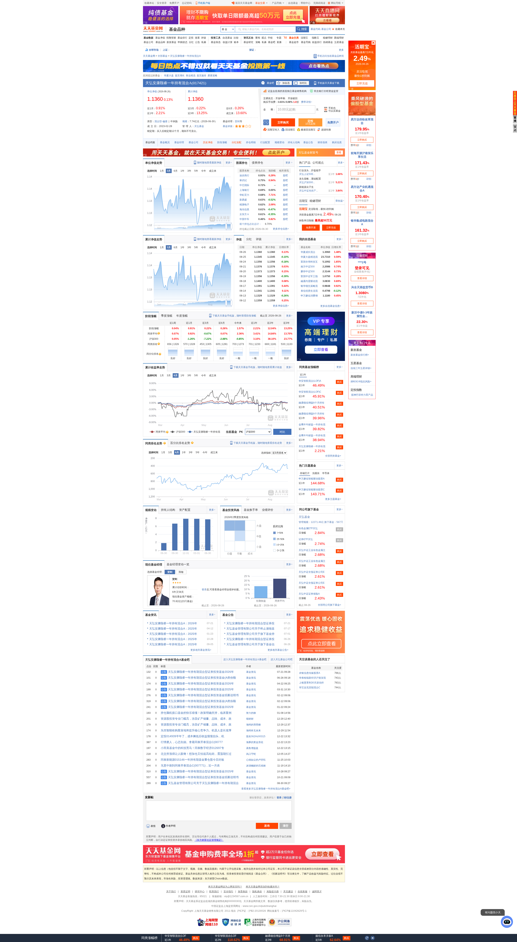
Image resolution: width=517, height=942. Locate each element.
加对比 (303, 83)
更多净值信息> (281, 305)
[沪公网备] (279, 922)
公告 (197, 42)
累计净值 (193, 91)
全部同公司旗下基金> (329, 604)
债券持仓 (257, 162)
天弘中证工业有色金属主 (312, 550)
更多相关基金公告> (278, 650)
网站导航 (336, 3)
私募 (203, 42)
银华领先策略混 (309, 286)
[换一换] (367, 938)
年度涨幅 (182, 315)
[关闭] (372, 938)
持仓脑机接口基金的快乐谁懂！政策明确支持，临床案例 (196, 712)
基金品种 (177, 29)
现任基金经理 (153, 564)
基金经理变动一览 (178, 564)
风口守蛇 (251, 754)
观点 (264, 37)
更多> (229, 162)
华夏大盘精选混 (309, 256)
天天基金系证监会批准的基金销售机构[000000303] (213, 901)
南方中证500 (308, 266)
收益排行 (317, 42)
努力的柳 (251, 713)
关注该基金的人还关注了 (314, 659)
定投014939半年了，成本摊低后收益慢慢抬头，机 (192, 736)
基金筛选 (216, 42)
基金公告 (308, 142)
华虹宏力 (244, 194)
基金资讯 (151, 614)
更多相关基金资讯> (200, 650)
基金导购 (306, 42)
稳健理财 (328, 37)
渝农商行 (244, 175)
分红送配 (236, 142)
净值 (239, 239)
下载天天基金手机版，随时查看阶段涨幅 (234, 315)
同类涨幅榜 (149, 938)
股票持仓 (241, 162)
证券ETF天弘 (306, 539)
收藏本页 (338, 29)
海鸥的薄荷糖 (253, 724)
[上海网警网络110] (208, 922)
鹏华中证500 (308, 271)
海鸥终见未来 (253, 730)
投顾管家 (171, 37)
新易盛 (243, 199)
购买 (339, 382)
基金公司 (326, 29)
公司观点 (318, 162)
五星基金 (339, 42)
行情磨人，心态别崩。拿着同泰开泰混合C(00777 (192, 742)
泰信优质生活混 (309, 290)
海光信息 (244, 209)
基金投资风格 (230, 510)
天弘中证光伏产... (308, 190)
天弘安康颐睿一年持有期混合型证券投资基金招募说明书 (200, 695)
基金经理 (179, 142)
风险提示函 (273, 891)
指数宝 (315, 37)
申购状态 (182, 42)
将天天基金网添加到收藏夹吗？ (263, 886)
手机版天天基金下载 (328, 83)
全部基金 (162, 56)
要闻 (257, 37)
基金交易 (260, 3)
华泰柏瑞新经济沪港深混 (312, 677)
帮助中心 (305, 3)
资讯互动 (248, 37)
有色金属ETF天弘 (308, 528)
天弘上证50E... (307, 174)
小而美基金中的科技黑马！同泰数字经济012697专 (192, 748)
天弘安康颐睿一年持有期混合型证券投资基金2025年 (197, 689)
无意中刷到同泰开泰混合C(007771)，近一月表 (190, 765)
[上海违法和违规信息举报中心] (255, 922)
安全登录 (162, 3)
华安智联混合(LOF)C (310, 391)
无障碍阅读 (319, 3)
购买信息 (337, 142)
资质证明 (185, 891)
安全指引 (228, 891)
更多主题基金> (333, 499)
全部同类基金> (333, 455)
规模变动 (279, 142)
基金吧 (271, 42)
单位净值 (152, 91)
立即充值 (331, 227)
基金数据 (148, 37)
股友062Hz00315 (255, 736)
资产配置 (184, 509)
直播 (279, 42)
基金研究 (248, 42)
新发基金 (171, 42)
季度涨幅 (166, 315)
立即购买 (283, 122)
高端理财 (339, 37)
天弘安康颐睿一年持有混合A (185, 56)
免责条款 (243, 891)
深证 (252, 49)
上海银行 (244, 190)
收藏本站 (149, 3)
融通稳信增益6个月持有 (311, 402)
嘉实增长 (180, 75)
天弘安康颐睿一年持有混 (312, 446)
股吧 (285, 175)
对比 (282, 431)
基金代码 (315, 29)
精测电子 (244, 204)
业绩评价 (267, 509)
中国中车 (244, 219)
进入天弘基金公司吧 (281, 659)
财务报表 (322, 142)
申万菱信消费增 (309, 295)
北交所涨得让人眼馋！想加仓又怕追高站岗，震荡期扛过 (196, 753)
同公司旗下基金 (309, 509)
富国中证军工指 (309, 276)
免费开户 (174, 3)
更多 (341, 49)
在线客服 (302, 891)
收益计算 (227, 42)
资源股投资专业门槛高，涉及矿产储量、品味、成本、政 (196, 718)
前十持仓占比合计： (250, 224)
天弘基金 (199, 126)
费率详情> (306, 102)
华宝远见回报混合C (309, 687)
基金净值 (160, 37)
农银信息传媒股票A (309, 673)
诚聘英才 (317, 891)
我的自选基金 (307, 239)
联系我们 (214, 891)
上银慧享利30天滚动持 (311, 682)
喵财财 (249, 718)
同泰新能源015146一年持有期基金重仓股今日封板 (192, 759)
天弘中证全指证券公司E (312, 572)
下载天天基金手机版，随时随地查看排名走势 (257, 443)
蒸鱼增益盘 (252, 748)
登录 (204, 589)
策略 (257, 42)
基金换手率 (251, 509)
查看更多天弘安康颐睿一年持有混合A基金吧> (265, 788)
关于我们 (171, 891)
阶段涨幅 (222, 142)
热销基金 (328, 42)
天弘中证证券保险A (309, 593)
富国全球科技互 (309, 261)
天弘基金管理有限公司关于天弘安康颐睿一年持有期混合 (200, 783)
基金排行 (182, 37)
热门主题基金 (307, 465)
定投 (191, 37)
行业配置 (265, 142)
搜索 (302, 29)
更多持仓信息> (281, 228)
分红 (191, 42)
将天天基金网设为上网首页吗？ (225, 886)
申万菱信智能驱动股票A (312, 478)
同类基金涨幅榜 (309, 367)
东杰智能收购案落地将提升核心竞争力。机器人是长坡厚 (196, 730)
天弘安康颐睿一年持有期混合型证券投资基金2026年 (197, 671)
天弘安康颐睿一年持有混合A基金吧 (167, 659)
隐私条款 (257, 891)
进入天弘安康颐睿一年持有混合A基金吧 (244, 659)
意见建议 (288, 891)
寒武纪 (243, 180)
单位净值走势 (153, 162)
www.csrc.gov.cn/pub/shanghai (259, 906)
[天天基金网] (154, 29)
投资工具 (216, 37)
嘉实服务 (201, 75)
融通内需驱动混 (309, 281)
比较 (236, 37)
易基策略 (212, 75)
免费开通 (311, 227)
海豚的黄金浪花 (254, 742)
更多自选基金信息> (330, 306)
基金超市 (294, 42)
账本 (236, 42)
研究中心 (200, 891)
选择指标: (266, 452)
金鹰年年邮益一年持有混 (312, 424)
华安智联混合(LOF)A (310, 381)
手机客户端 (204, 3)
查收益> (339, 200)
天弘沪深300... (307, 182)
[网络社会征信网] (231, 922)
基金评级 (227, 126)
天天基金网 (149, 56)
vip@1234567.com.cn (236, 896)
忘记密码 (187, 3)
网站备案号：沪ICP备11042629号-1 (287, 910)
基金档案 (150, 142)
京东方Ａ (244, 214)
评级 (203, 37)
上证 (165, 49)
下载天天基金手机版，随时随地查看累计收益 (257, 367)
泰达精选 (190, 75)
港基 (197, 37)
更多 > (289, 162)
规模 (184, 121)
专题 (278, 37)
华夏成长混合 (308, 252)
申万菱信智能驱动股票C (312, 489)
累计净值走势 (153, 239)
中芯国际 (244, 185)
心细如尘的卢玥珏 (256, 759)
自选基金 (293, 3)
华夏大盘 (169, 75)
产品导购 (277, 3)
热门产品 (304, 162)
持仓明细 (251, 142)
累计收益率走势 (155, 367)
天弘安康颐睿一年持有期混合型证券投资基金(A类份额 (198, 677)
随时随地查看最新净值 (209, 162)
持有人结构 (294, 142)
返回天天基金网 (243, 3)
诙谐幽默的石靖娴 (256, 765)
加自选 (286, 83)
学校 (270, 37)
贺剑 (237, 121)
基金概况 (165, 142)
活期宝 (304, 37)
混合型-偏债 (160, 121)
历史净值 (208, 142)
